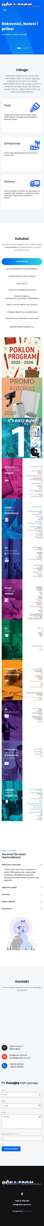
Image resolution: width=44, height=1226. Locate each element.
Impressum (7, 908)
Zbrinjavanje (12, 143)
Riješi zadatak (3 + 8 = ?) (10, 1134)
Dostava (9, 181)
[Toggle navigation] (5, 10)
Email (4, 1101)
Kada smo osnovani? (11, 864)
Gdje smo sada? (9, 887)
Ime (3, 1090)
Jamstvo (6, 894)
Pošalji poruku (11, 1149)
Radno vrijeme (8, 901)
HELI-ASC (28, 1211)
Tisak (7, 105)
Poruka (4, 1112)
